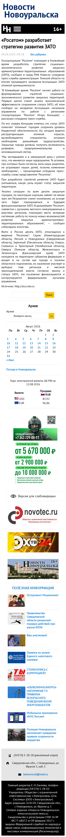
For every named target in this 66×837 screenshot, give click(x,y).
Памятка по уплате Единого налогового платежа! (39, 656)
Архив (10, 311)
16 (54, 343)
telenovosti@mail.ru (35, 774)
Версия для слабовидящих (36, 496)
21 (39, 347)
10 (8, 343)
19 (24, 347)
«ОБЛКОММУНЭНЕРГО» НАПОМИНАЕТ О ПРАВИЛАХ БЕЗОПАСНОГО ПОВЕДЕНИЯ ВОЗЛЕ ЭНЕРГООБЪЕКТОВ (41, 696)
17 (8, 347)
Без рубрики (38, 54)
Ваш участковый (37, 635)
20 (31, 347)
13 (31, 343)
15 (46, 343)
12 (24, 343)
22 (46, 347)
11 (16, 343)
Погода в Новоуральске (21, 369)
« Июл (10, 360)
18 (16, 347)
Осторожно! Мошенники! (42, 595)
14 (39, 343)
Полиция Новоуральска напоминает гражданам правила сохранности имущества (41, 735)
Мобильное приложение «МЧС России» (42, 714)
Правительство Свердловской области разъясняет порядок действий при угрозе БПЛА (41, 620)
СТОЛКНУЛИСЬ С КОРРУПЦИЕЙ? (37, 671)
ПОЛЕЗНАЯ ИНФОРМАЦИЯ (33, 588)
